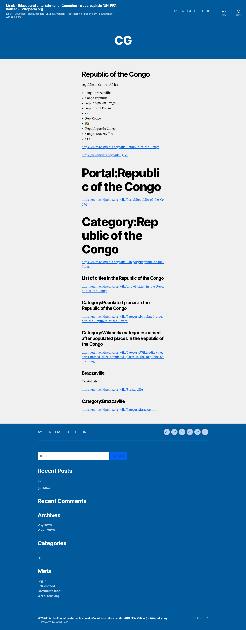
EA (182, 11)
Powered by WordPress (54, 621)
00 (39, 481)
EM (189, 11)
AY (175, 11)
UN (209, 11)
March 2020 (46, 530)
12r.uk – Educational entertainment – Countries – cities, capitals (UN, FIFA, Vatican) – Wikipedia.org (107, 618)
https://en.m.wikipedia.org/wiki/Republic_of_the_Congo (120, 147)
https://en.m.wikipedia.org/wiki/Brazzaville (112, 390)
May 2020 (45, 525)
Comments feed (49, 591)
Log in (42, 581)
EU (195, 11)
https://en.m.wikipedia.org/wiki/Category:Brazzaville (119, 410)
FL (202, 11)
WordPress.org (48, 596)
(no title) (44, 488)
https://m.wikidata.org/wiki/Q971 (105, 155)
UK (40, 558)
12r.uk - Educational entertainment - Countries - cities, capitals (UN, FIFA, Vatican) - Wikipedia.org (61, 7)
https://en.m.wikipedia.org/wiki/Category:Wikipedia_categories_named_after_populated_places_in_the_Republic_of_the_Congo (123, 357)
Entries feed (46, 586)
